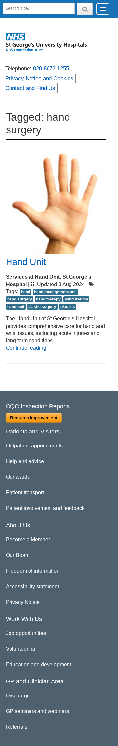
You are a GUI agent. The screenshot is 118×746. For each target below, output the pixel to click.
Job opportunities (26, 633)
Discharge (18, 695)
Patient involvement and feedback (45, 508)
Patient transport (25, 492)
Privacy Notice (23, 602)
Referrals (16, 727)
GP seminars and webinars (37, 711)
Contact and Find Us (30, 88)
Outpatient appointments (34, 445)
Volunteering (20, 648)
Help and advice (25, 461)
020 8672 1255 (51, 69)
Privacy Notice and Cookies (39, 78)
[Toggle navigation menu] (102, 9)
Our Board (18, 555)
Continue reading (29, 348)
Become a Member (28, 539)
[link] (49, 41)
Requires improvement (33, 417)
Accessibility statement (32, 586)
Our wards (18, 477)
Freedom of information (33, 571)
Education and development (38, 664)
